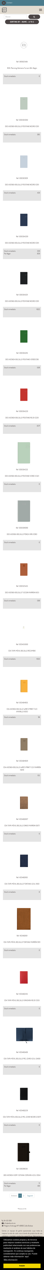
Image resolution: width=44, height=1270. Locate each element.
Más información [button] (10, 1260)
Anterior (14, 1195)
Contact (9, 3)
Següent (30, 1195)
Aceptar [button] (22, 1266)
